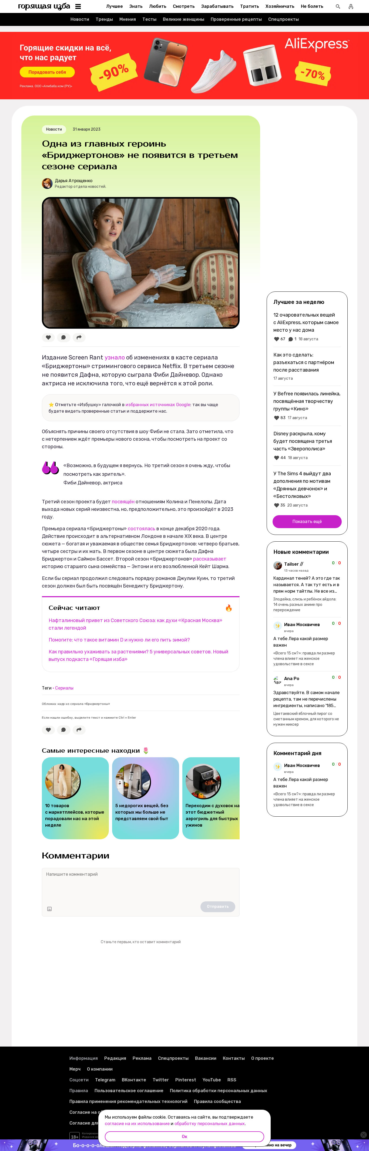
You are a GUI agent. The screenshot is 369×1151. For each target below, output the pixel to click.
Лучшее (114, 6)
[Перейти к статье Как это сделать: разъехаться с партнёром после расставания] (307, 366)
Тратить (249, 6)
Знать (136, 6)
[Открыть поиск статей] (338, 6)
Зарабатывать (217, 6)
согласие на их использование (137, 1123)
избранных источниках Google (158, 404)
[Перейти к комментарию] (307, 587)
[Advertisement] (307, 203)
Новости (80, 19)
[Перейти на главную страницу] (44, 6)
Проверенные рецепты (236, 19)
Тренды (104, 19)
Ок (184, 1136)
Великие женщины (183, 19)
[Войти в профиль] (350, 6)
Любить (157, 6)
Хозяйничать (280, 6)
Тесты (149, 19)
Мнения (127, 19)
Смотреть (184, 6)
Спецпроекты (283, 19)
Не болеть (312, 6)
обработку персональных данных (210, 1123)
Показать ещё (307, 521)
